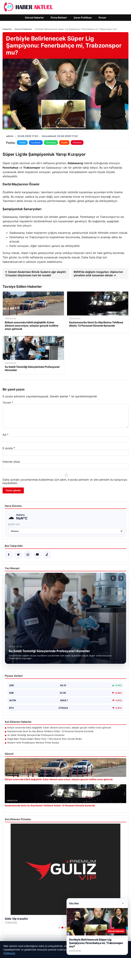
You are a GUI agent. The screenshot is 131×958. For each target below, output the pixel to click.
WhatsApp (51, 142)
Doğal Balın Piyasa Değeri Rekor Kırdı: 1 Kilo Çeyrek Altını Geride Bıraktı (44, 738)
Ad (5, 434)
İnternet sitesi (11, 461)
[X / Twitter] (18, 555)
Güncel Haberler (34, 17)
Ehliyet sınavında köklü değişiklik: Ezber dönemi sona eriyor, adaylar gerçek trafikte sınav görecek (59, 727)
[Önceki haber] (113, 578)
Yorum (8, 402)
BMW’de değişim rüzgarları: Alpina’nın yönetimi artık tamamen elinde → (98, 273)
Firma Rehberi (59, 17)
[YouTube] (37, 555)
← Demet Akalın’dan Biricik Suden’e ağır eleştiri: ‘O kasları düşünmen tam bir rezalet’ (35, 273)
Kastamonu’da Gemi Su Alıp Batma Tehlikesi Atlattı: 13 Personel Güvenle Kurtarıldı (50, 731)
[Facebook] (9, 555)
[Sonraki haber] (120, 578)
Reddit (64, 142)
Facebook (36, 142)
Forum (102, 17)
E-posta (9, 448)
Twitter (22, 142)
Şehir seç (14, 524)
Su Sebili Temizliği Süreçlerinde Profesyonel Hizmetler (36, 735)
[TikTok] (47, 555)
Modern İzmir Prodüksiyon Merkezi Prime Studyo (33, 742)
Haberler (7, 29)
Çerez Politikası (83, 17)
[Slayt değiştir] (59, 927)
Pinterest (77, 142)
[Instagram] (28, 555)
